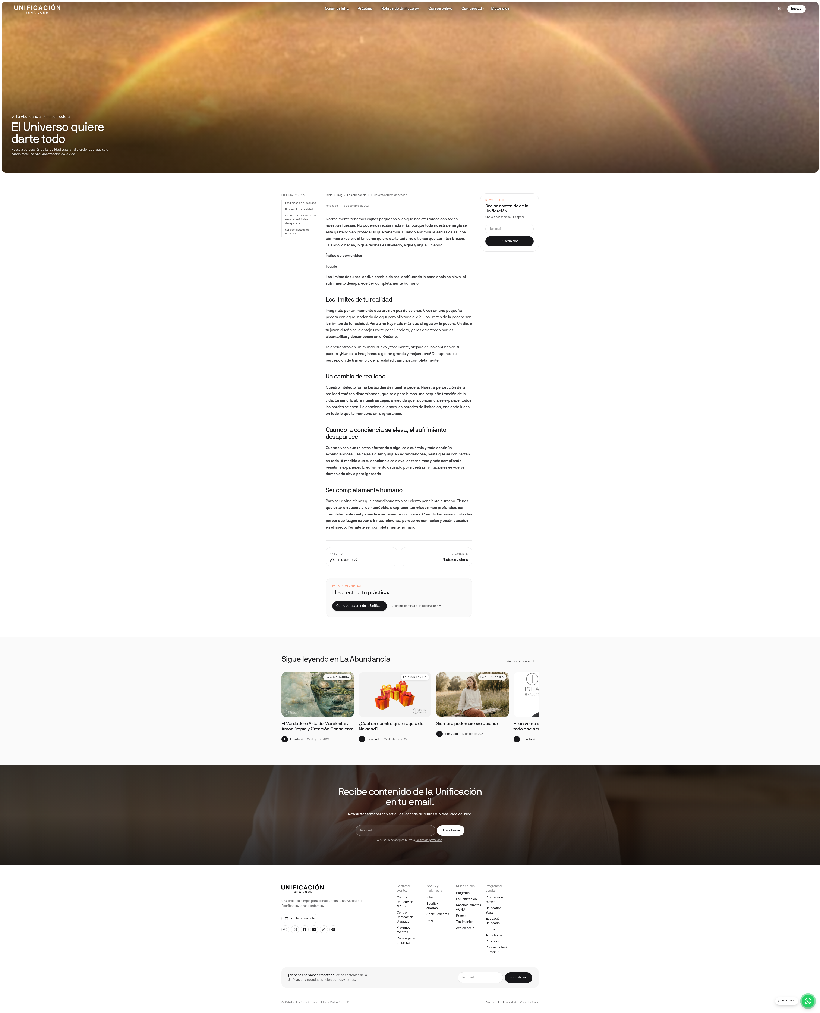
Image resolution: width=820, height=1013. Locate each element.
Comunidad (471, 9)
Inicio (329, 195)
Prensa (461, 915)
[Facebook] (305, 929)
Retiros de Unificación (400, 9)
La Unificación (466, 899)
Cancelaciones (529, 1002)
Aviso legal (492, 1002)
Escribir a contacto (302, 918)
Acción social (465, 928)
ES (779, 8)
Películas (492, 941)
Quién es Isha (336, 9)
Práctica (365, 9)
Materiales (500, 9)
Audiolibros (494, 935)
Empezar (796, 8)
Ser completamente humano (297, 232)
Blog (340, 195)
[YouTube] (314, 929)
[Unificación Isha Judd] (37, 9)
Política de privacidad (429, 840)
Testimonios (464, 921)
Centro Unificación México (405, 902)
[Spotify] (333, 929)
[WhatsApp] (285, 929)
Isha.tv (431, 897)
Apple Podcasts (437, 914)
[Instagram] (295, 929)
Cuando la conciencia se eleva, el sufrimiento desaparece (300, 220)
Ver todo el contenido (523, 661)
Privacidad (509, 1002)
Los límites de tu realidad (300, 203)
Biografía (463, 893)
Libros (490, 929)
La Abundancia (356, 195)
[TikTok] (324, 929)
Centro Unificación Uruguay (405, 917)
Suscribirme (509, 241)
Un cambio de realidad (299, 209)
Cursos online (440, 9)
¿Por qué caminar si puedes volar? (416, 606)
